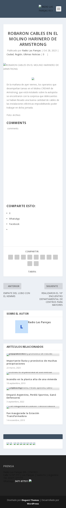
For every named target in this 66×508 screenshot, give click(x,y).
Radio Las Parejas (31, 50)
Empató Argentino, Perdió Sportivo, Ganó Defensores (31, 396)
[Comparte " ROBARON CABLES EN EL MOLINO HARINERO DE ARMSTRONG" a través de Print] (36, 263)
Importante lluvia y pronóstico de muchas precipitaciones (32, 362)
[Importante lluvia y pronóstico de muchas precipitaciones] (33, 355)
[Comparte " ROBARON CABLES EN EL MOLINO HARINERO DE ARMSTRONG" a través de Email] (30, 263)
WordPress (33, 503)
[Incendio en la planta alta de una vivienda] (33, 373)
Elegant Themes (30, 500)
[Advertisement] (33, 169)
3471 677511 (21, 481)
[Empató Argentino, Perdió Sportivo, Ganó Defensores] (33, 389)
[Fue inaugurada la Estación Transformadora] (33, 407)
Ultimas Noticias (31, 54)
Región (18, 54)
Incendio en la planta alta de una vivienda (32, 379)
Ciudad (10, 54)
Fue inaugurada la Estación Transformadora (23, 415)
